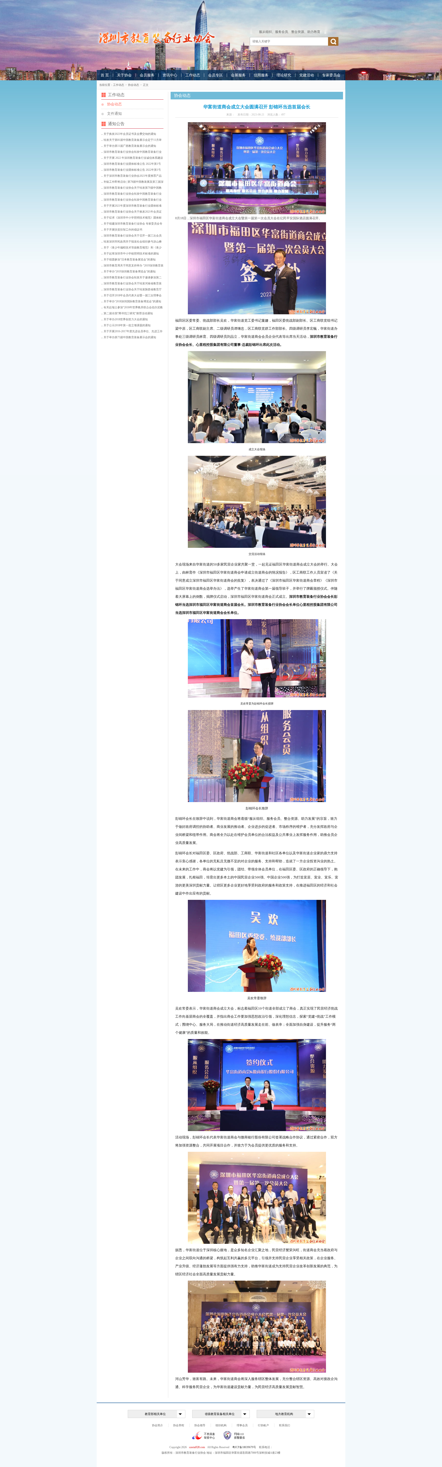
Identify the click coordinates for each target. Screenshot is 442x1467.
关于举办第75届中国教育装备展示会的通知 (130, 337)
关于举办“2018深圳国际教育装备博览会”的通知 (132, 301)
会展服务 (238, 75)
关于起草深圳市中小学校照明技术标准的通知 (131, 253)
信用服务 (261, 75)
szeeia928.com (197, 1447)
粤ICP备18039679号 (244, 1447)
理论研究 (283, 75)
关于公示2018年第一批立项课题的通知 (127, 325)
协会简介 (157, 1425)
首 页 (105, 75)
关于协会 (124, 75)
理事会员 (242, 1425)
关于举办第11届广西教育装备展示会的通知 (130, 145)
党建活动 (306, 75)
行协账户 (263, 1425)
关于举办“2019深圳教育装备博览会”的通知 (130, 271)
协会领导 (199, 1425)
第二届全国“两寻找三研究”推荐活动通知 (128, 313)
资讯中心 (170, 75)
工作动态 (192, 75)
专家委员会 (331, 75)
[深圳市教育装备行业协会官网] (156, 37)
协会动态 (133, 85)
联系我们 (284, 1425)
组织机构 (221, 1425)
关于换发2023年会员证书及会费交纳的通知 (130, 134)
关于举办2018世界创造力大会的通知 (126, 319)
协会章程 (178, 1425)
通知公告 (116, 123)
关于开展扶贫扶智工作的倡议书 (123, 229)
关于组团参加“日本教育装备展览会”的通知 (130, 259)
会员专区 (215, 75)
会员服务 (147, 75)
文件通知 (114, 114)
